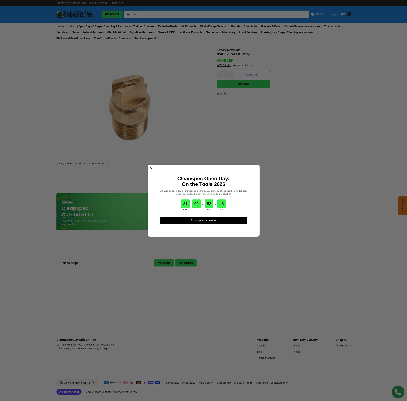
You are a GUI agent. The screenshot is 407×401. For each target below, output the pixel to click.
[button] (151, 168)
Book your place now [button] (203, 220)
